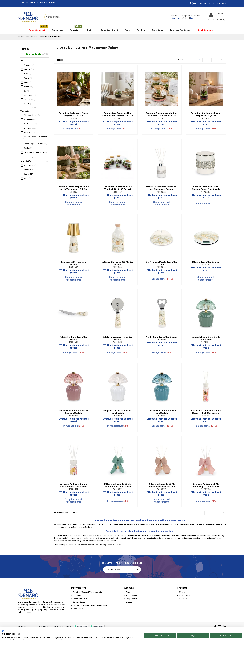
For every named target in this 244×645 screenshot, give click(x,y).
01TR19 (205, 118)
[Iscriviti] (138, 569)
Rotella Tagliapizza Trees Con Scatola (118, 338)
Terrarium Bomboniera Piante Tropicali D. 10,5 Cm (206, 114)
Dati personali (131, 599)
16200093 (117, 489)
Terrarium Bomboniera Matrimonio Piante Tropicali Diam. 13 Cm (162, 114)
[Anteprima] (75, 110)
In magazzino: (71, 128)
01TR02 (161, 118)
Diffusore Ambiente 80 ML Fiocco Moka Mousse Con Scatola (161, 485)
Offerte (182, 592)
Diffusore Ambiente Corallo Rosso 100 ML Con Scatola (73, 485)
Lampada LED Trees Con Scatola (73, 263)
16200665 (205, 192)
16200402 (205, 415)
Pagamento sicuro (80, 599)
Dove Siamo (78, 609)
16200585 (117, 342)
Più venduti (183, 599)
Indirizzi (129, 602)
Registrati (175, 18)
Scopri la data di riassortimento (73, 203)
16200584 (161, 339)
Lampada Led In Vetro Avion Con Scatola (162, 411)
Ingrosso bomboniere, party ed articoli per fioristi (37, 2)
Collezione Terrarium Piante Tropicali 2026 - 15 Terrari (118, 188)
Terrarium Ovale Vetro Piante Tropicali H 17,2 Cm (73, 114)
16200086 (161, 489)
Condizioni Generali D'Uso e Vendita (87, 592)
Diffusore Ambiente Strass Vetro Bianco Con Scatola (161, 188)
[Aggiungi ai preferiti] (71, 110)
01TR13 (117, 118)
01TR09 (73, 192)
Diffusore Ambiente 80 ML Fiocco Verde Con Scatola (117, 485)
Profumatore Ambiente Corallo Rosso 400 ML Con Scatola (205, 411)
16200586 (73, 342)
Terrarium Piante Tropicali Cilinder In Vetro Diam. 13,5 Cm (73, 188)
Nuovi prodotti (184, 595)
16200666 (161, 192)
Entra (128, 592)
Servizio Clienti (79, 602)
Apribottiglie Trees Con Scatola (161, 337)
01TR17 (73, 118)
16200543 (117, 415)
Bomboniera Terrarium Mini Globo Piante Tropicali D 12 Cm (117, 114)
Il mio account (131, 595)
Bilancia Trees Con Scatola (205, 262)
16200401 (73, 489)
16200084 (205, 489)
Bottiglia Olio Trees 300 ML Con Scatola (118, 263)
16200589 (117, 267)
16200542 (161, 415)
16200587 (205, 264)
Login (192, 18)
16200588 (161, 267)
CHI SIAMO (221, 4)
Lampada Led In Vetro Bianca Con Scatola (117, 411)
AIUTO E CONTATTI (207, 4)
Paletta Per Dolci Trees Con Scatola (73, 338)
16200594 (73, 267)
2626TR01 (117, 192)
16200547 (205, 342)
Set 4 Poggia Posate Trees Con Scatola (161, 263)
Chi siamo (77, 595)
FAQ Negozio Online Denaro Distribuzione (90, 605)
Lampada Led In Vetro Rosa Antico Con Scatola (73, 411)
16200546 (73, 415)
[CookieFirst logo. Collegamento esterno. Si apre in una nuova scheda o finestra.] (3, 631)
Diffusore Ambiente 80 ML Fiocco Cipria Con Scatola (206, 485)
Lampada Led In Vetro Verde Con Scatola (206, 338)
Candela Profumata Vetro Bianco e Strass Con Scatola (206, 188)
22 (217, 60)
